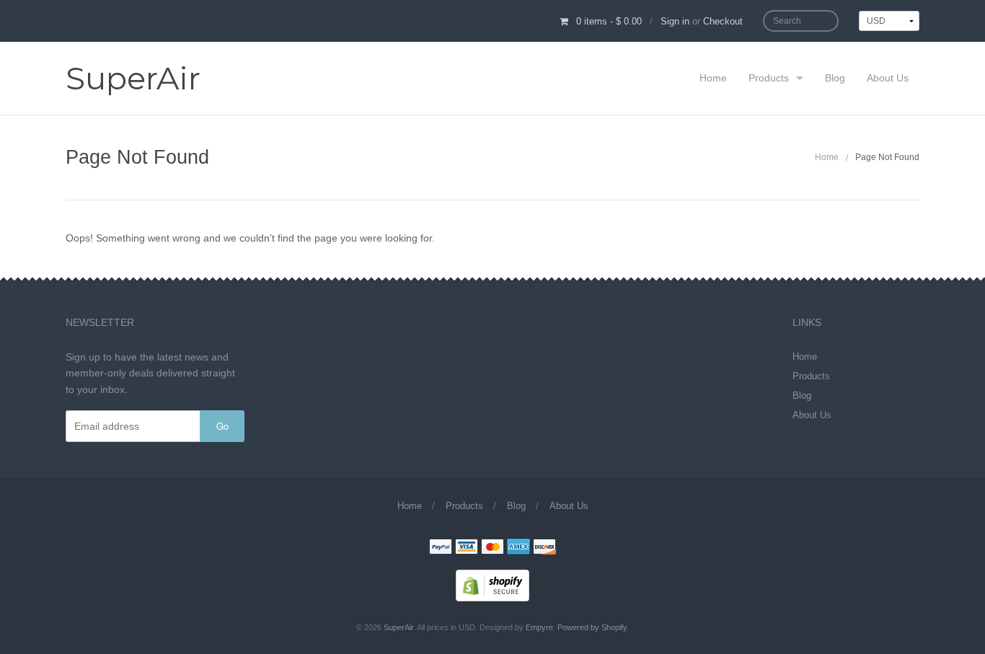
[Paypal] (440, 548)
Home (713, 78)
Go (222, 426)
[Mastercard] (492, 548)
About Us (888, 78)
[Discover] (544, 548)
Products (768, 78)
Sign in (675, 21)
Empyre (539, 627)
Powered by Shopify (592, 627)
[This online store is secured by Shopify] (492, 585)
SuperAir (133, 78)
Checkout (723, 21)
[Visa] (466, 548)
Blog (835, 78)
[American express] (518, 548)
